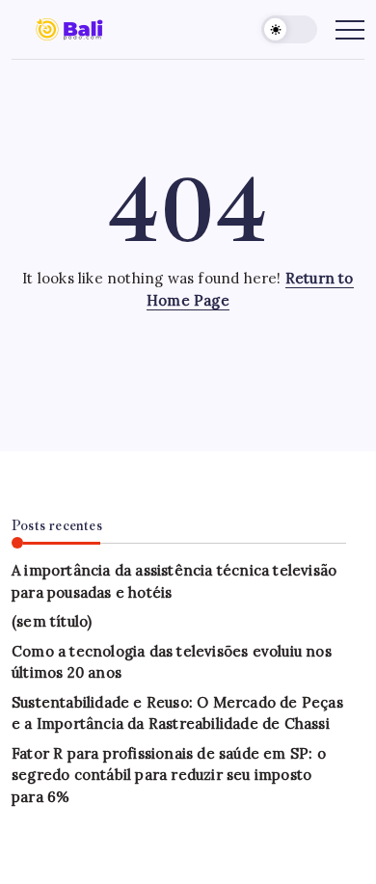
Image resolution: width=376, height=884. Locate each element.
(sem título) (52, 621)
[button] (289, 29)
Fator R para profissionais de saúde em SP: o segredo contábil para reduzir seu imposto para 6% (169, 775)
